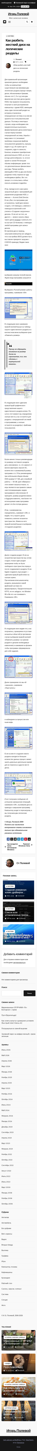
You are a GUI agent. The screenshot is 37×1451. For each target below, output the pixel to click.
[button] (27, 22)
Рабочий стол (7, 1283)
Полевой (19, 59)
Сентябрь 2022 (8, 1165)
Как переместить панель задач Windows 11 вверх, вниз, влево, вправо (17, 938)
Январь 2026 (7, 1072)
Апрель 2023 (7, 1138)
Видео (4, 1239)
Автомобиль (6, 1223)
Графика (5, 1256)
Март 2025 (6, 1088)
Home (18, 1447)
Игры (4, 1261)
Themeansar (20, 1442)
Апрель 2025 (7, 1083)
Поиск (4, 987)
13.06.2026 (10, 1347)
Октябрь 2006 (7, 1204)
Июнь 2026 (6, 1050)
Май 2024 (5, 1110)
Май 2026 (5, 1055)
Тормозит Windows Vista (24, 845)
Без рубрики (6, 1228)
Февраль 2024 (7, 1116)
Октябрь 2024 (7, 1099)
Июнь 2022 (6, 1182)
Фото (3, 1305)
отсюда (17, 220)
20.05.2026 (10, 1394)
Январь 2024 (7, 1121)
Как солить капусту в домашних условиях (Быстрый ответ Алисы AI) (18, 1022)
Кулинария (6, 1278)
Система (11, 36)
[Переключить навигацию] (9, 21)
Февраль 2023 (7, 1149)
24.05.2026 (10, 1370)
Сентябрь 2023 (8, 1132)
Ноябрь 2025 (7, 1077)
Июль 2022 (6, 1176)
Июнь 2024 (6, 1105)
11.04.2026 (9, 1418)
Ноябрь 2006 (7, 1198)
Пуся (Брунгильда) (9, 1015)
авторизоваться (19, 962)
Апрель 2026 (7, 1061)
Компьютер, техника (9, 1267)
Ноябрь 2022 (7, 1154)
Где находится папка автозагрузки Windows (12, 847)
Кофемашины (7, 1272)
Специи (5, 1300)
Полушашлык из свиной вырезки (14, 1028)
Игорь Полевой (18, 14)
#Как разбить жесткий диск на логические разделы (21, 68)
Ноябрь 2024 (7, 1094)
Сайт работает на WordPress (12, 1440)
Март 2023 (6, 1143)
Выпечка (5, 1250)
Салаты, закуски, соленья (11, 1289)
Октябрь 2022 (7, 1160)
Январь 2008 (7, 1193)
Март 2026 (6, 1066)
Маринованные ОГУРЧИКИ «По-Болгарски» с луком (14, 1008)
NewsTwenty (29, 1440)
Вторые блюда (7, 1245)
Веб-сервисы (7, 1234)
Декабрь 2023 (7, 1127)
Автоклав (5, 1217)
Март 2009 (6, 1187)
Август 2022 (6, 1171)
